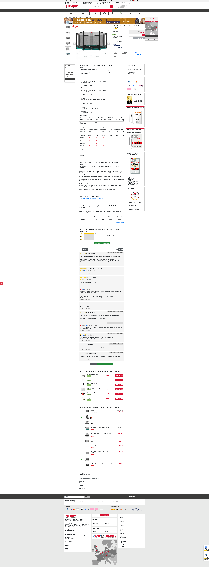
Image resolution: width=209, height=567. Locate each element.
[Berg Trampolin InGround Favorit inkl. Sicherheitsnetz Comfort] (87, 453)
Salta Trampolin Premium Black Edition (98, 421)
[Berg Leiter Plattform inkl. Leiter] (83, 384)
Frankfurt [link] (67, 525)
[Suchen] (111, 6)
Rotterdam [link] (88, 535)
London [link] (88, 531)
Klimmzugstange (123, 541)
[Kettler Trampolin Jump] (87, 417)
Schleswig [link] (79, 527)
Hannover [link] (77, 525)
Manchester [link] (67, 533)
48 (95, 233)
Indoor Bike (122, 526)
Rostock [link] (71, 527)
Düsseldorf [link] (82, 524)
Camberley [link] (77, 531)
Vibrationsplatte (122, 544)
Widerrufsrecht (107, 523)
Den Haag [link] (75, 535)
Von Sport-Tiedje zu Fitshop (70, 500)
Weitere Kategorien (137, 10)
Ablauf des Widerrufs (108, 524)
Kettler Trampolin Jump (94, 416)
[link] (129, 82)
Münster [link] (84, 526)
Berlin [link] (73, 523)
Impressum (72, 0)
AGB (93, 520)
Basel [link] (66, 538)
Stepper (121, 534)
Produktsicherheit (68, 81)
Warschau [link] (67, 549)
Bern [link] (68, 538)
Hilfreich (82, 264)
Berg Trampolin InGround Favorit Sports (98, 445)
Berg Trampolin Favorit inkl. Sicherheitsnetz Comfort (100, 427)
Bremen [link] (72, 524)
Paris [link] (68, 544)
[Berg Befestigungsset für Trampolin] (83, 389)
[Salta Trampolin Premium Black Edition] (87, 423)
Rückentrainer (122, 540)
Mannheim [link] (77, 526)
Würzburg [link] (67, 529)
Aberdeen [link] (67, 531)
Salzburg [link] (78, 520)
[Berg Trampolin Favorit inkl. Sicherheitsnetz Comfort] (87, 428)
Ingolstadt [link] (81, 525)
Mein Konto (140, 0)
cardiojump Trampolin (94, 410)
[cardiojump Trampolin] (87, 411)
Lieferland (131, 0)
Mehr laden (93, 363)
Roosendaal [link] (84, 535)
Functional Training (123, 537)
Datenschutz (107, 520)
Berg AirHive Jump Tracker (92, 392)
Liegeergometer (122, 530)
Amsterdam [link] (67, 535)
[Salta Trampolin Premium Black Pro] (87, 459)
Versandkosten (95, 523)
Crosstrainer (122, 516)
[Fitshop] (72, 6)
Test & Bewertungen (69, 74)
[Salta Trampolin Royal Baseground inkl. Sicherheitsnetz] (87, 441)
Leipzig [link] (71, 526)
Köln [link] (69, 526)
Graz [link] (66, 520)
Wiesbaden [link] (86, 527)
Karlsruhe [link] (84, 525)
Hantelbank (122, 525)
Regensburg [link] (67, 527)
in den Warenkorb (138, 38)
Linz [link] (75, 520)
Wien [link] (81, 520)
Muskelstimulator (123, 542)
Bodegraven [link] (72, 535)
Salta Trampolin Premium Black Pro (97, 458)
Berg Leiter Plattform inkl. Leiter (93, 383)
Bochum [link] (78, 523)
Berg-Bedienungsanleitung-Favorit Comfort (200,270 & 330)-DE (93, 198)
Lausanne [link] (71, 538)
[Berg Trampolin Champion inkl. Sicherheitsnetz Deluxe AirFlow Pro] (87, 434)
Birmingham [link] (73, 531)
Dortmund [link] (75, 524)
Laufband (121, 518)
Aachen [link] (66, 523)
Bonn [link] (81, 523)
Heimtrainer (122, 532)
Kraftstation (122, 521)
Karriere (76, 0)
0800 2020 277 (152, 39)
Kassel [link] (88, 525)
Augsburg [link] (70, 523)
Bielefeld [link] (75, 523)
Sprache (135, 0)
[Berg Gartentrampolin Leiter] (83, 375)
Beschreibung (68, 67)
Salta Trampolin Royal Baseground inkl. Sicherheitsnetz (101, 439)
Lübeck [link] (74, 526)
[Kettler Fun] (93, 418)
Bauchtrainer (122, 538)
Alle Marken (122, 546)
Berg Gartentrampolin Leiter (92, 374)
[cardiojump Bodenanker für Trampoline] (83, 398)
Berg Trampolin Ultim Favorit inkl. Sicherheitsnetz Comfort (101, 463)
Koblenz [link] (66, 526)
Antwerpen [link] (67, 541)
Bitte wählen (115, 31)
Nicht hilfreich (88, 264)
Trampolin (83, 17)
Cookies (94, 522)
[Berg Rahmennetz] (83, 379)
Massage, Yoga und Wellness (121, 10)
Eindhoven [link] (79, 535)
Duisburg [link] (85, 524)
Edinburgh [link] (81, 531)
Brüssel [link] (70, 541)
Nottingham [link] (72, 533)
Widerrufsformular (96, 524)
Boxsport (121, 529)
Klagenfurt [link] (73, 520)
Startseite (65, 17)
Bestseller (67, 78)
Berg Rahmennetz (90, 379)
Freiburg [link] (70, 525)
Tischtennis (122, 524)
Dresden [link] (78, 524)
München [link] (81, 526)
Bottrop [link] (84, 523)
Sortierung (85, 249)
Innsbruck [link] (69, 520)
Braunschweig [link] (67, 524)
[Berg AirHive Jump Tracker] (83, 393)
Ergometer (121, 517)
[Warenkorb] (143, 6)
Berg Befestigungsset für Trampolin (94, 388)
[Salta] (93, 424)
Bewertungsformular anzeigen (102, 243)
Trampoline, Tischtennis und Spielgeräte (100, 10)
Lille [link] (66, 544)
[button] (68, 27)
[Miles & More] (137, 509)
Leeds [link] (70, 531)
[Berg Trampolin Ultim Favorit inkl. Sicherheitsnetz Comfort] (87, 464)
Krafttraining (83, 10)
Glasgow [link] (84, 531)
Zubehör (67, 76)
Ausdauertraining (71, 10)
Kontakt (79, 0)
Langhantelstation (123, 536)
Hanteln (121, 528)
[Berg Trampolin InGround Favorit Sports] (87, 446)
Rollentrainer (122, 533)
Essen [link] (89, 524)
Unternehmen (68, 0)
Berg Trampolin (88, 17)
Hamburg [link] (73, 525)
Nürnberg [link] (87, 526)
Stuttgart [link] (82, 527)
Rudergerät (122, 520)
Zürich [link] (74, 538)
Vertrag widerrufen (104, 515)
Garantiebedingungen (69, 72)
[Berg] (75, 26)
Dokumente (67, 70)
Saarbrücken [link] (75, 527)
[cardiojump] (93, 412)
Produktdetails (68, 65)
